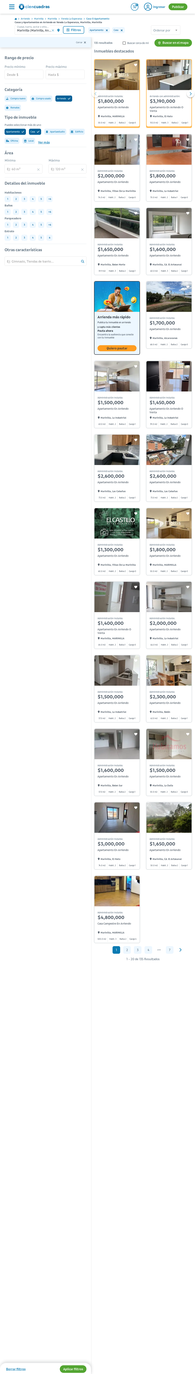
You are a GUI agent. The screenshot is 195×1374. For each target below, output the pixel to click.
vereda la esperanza (71, 18)
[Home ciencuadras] (35, 7)
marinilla (38, 18)
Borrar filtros (16, 1369)
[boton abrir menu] (11, 7)
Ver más (44, 142)
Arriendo (25, 18)
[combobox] (165, 30)
